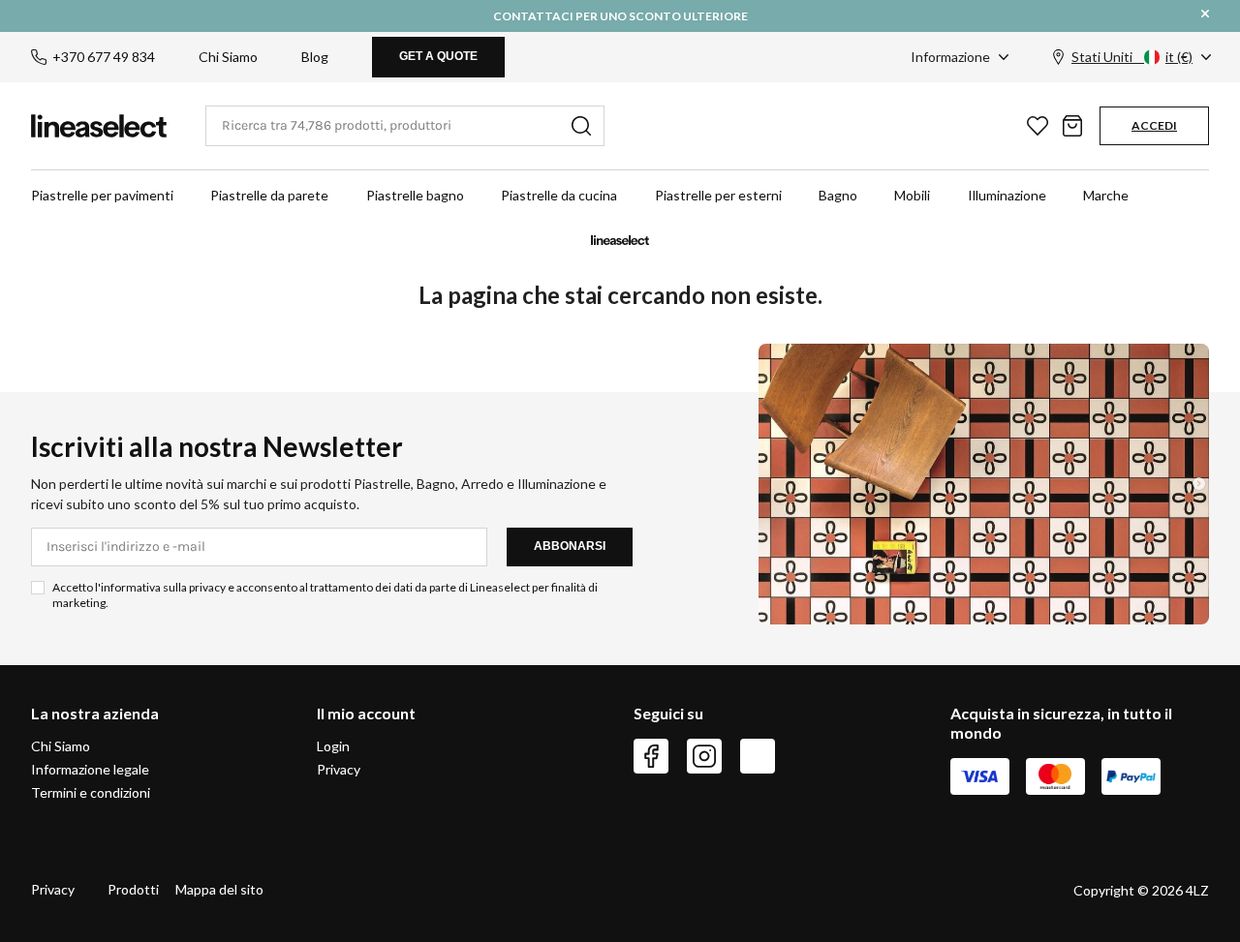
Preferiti (1037, 125)
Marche (1106, 195)
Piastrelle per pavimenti (102, 195)
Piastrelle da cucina (559, 195)
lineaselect (99, 125)
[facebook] (651, 756)
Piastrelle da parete (269, 195)
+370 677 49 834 (103, 56)
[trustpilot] (757, 756)
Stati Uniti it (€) (1132, 56)
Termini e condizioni (90, 792)
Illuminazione (1007, 195)
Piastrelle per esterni (718, 195)
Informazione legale (90, 769)
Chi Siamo (228, 56)
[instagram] (704, 756)
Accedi (1154, 125)
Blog (314, 56)
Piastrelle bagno (415, 195)
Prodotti (133, 889)
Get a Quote (438, 56)
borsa (1072, 125)
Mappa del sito (219, 889)
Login (333, 746)
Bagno (838, 195)
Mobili (912, 195)
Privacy (338, 769)
